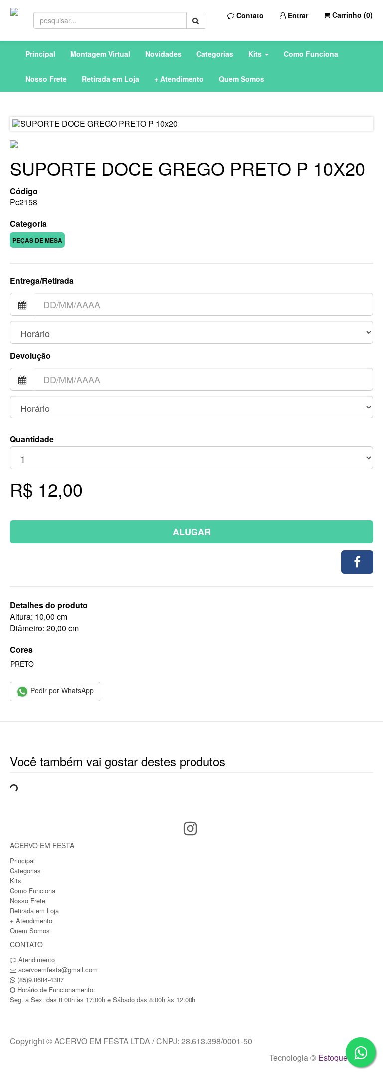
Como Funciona (311, 54)
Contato (249, 15)
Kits (15, 880)
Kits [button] (256, 54)
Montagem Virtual (100, 54)
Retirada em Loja (110, 79)
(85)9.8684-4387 (40, 979)
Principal (40, 54)
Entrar (297, 15)
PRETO (22, 664)
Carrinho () (351, 15)
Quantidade (32, 439)
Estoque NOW (343, 1057)
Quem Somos (241, 79)
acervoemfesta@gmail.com (58, 969)
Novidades (163, 54)
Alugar (192, 531)
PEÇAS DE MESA (37, 240)
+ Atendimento (179, 79)
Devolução (30, 355)
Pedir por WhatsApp (61, 690)
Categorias (214, 54)
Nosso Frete (46, 79)
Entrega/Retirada (42, 280)
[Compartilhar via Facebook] (357, 562)
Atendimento (35, 959)
